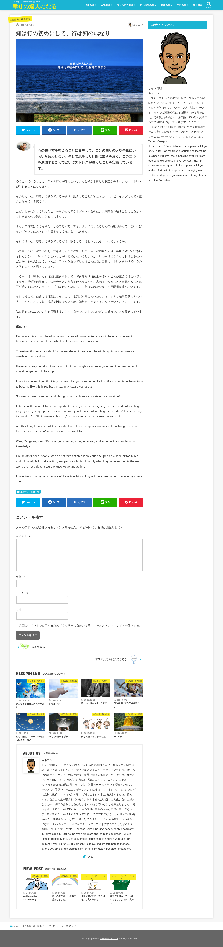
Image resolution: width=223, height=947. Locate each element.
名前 (20, 576)
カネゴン (46, 760)
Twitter (90, 856)
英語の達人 (91, 5)
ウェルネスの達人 (126, 5)
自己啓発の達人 (148, 5)
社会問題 (197, 5)
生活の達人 (183, 5)
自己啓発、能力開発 (19, 19)
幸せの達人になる (35, 6)
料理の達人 (166, 5)
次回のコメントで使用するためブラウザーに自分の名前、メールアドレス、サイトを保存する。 (80, 625)
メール (22, 592)
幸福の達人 (107, 5)
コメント (23, 535)
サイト (20, 609)
